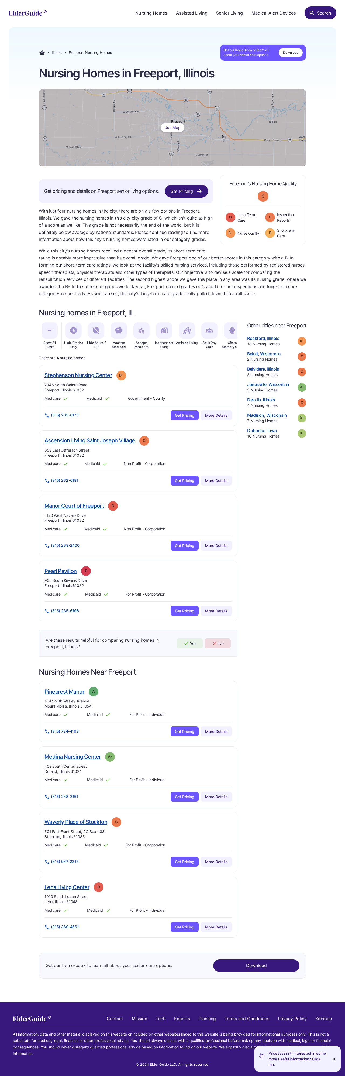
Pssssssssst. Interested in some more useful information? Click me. (297, 1059)
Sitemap (323, 1018)
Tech (160, 1018)
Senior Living (229, 13)
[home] (28, 13)
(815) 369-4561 (65, 926)
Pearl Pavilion (60, 571)
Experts (182, 1018)
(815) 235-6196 (65, 610)
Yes (193, 643)
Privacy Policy (292, 1018)
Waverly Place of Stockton (75, 821)
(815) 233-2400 (65, 545)
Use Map (172, 127)
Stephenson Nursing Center (78, 375)
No (221, 643)
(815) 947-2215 (65, 861)
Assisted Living (192, 13)
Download (290, 52)
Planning (207, 1018)
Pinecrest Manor (64, 691)
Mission (139, 1018)
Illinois (57, 52)
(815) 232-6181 (64, 480)
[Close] (334, 1058)
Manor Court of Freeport (74, 505)
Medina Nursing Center (72, 756)
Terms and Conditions (247, 1018)
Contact (115, 1018)
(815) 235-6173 (65, 415)
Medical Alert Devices (273, 13)
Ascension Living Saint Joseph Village (89, 440)
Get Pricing (181, 191)
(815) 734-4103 (65, 731)
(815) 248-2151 (64, 796)
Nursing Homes (151, 13)
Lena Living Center (66, 887)
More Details (216, 415)
